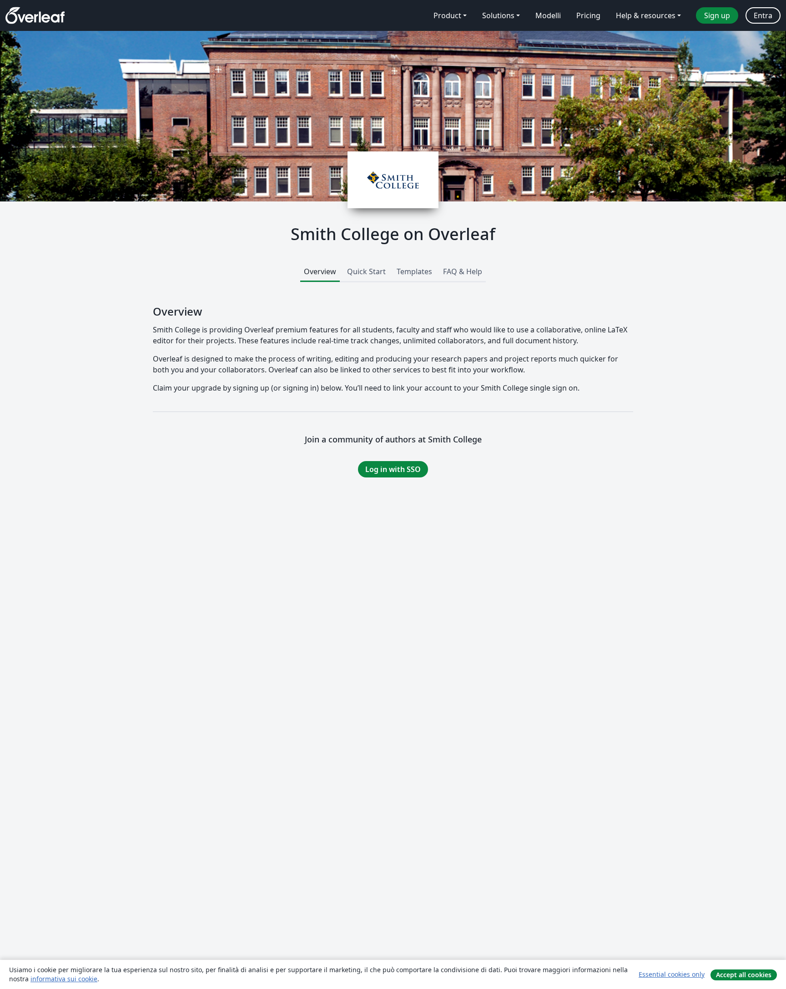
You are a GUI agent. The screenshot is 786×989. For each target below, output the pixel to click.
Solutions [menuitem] (498, 15)
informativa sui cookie (63, 978)
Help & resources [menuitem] (645, 15)
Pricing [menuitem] (588, 15)
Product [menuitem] (447, 15)
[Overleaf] (35, 15)
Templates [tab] (414, 271)
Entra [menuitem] (763, 15)
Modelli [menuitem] (548, 15)
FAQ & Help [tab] (462, 271)
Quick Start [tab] (366, 271)
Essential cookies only (672, 974)
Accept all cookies (743, 974)
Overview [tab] (320, 271)
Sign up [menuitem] (717, 15)
